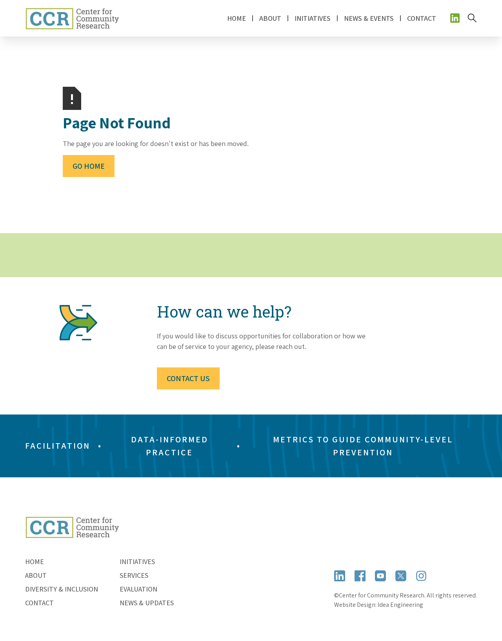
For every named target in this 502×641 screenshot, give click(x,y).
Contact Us (188, 378)
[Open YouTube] (380, 575)
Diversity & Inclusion (61, 589)
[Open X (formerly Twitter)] (400, 575)
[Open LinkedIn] (339, 575)
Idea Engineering (400, 605)
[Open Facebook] (360, 575)
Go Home (89, 166)
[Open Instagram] (421, 575)
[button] (270, 18)
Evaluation (138, 589)
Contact (421, 18)
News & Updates (147, 602)
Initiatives (137, 561)
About (36, 575)
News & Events (369, 18)
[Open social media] (455, 18)
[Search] (472, 18)
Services (134, 575)
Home (236, 18)
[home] (72, 18)
